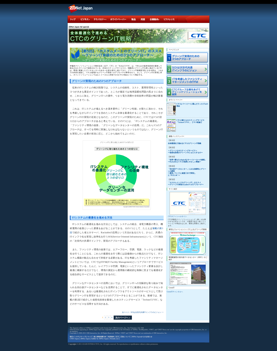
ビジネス (84, 19)
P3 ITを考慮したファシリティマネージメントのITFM (188, 81)
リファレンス (169, 19)
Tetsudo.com (114, 338)
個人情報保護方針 (100, 336)
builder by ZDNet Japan (99, 338)
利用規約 (111, 336)
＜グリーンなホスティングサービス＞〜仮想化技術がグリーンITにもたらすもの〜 (185, 152)
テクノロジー (99, 19)
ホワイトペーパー (118, 19)
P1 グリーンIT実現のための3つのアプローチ (188, 58)
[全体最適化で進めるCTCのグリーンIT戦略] (138, 36)
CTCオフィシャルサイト (177, 216)
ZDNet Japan (81, 8)
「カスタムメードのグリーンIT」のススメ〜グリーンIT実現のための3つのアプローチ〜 (186, 183)
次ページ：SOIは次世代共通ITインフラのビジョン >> (143, 312)
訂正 (117, 336)
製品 (133, 19)
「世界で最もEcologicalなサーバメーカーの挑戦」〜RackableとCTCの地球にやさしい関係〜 (187, 161)
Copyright (72, 344)
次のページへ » (122, 317)
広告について (125, 336)
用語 (143, 19)
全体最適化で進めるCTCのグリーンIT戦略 (184, 143)
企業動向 (154, 19)
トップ (73, 19)
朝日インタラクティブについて (81, 336)
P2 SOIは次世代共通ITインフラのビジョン (188, 69)
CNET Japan (74, 338)
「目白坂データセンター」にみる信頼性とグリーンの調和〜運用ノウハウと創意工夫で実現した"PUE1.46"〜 (187, 172)
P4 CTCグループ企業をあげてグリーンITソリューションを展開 (188, 92)
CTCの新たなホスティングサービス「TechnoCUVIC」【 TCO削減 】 (190, 121)
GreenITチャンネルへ (175, 292)
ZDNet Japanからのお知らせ (142, 336)
